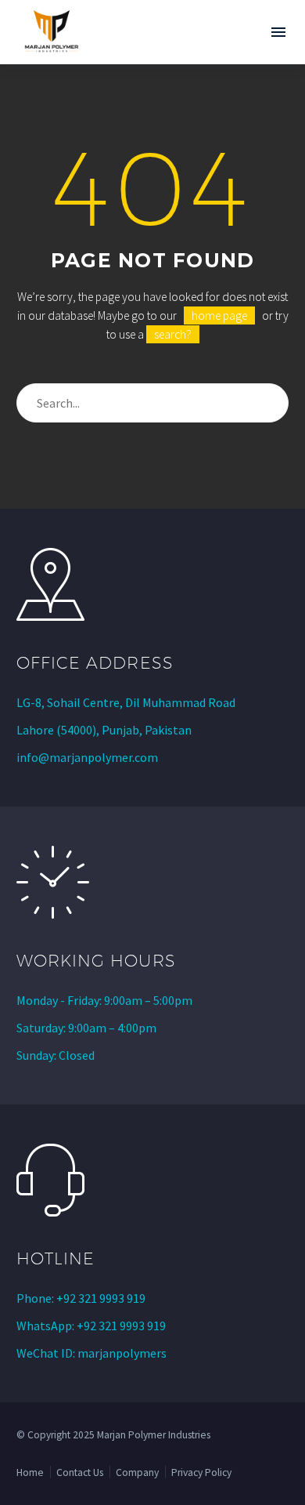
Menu (278, 32)
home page (219, 315)
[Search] (269, 402)
